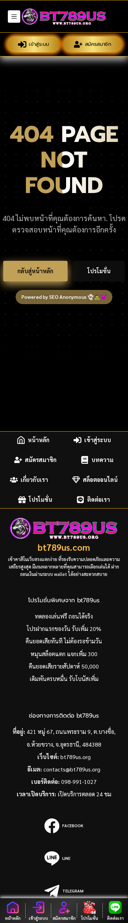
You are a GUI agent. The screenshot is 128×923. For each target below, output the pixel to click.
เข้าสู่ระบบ (39, 44)
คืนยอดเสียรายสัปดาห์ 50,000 (64, 666)
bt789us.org (75, 756)
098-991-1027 (79, 781)
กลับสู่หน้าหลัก (35, 271)
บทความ (102, 459)
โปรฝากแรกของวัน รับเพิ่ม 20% (64, 628)
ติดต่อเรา (98, 499)
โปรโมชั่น (99, 271)
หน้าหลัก (38, 440)
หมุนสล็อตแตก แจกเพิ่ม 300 (64, 654)
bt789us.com (64, 547)
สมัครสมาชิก (98, 44)
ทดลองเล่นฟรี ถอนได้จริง (64, 616)
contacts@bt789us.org (71, 769)
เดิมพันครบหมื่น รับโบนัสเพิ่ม (64, 678)
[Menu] (14, 16)
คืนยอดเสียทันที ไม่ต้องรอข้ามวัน (64, 641)
